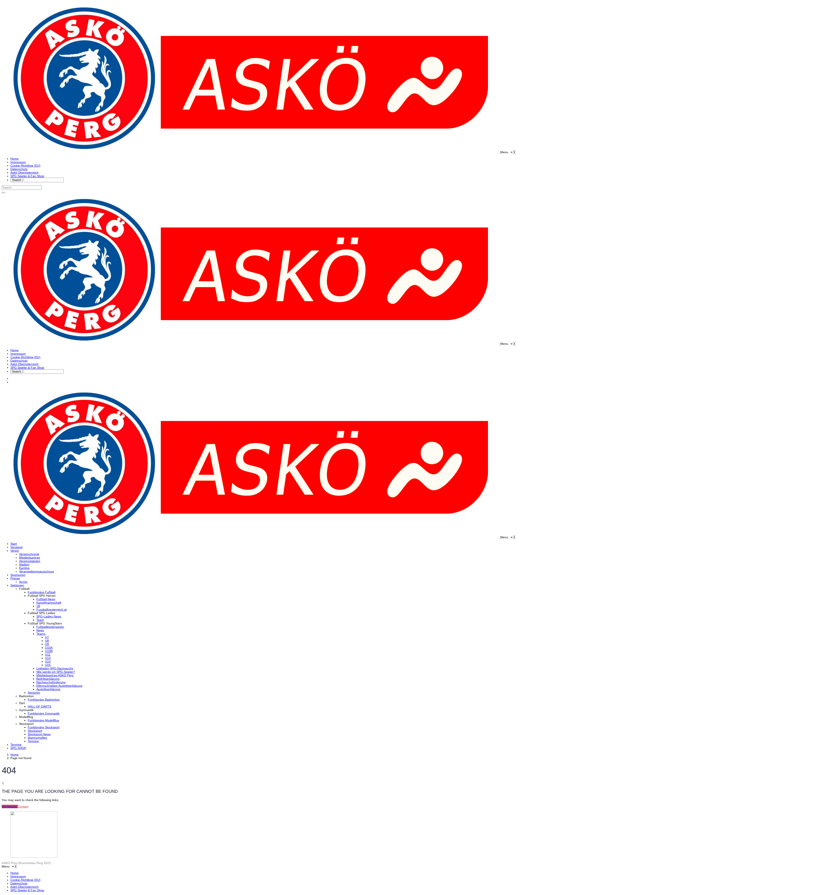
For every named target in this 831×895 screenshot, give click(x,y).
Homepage (10, 806)
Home (14, 754)
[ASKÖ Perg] (251, 152)
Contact (23, 806)
